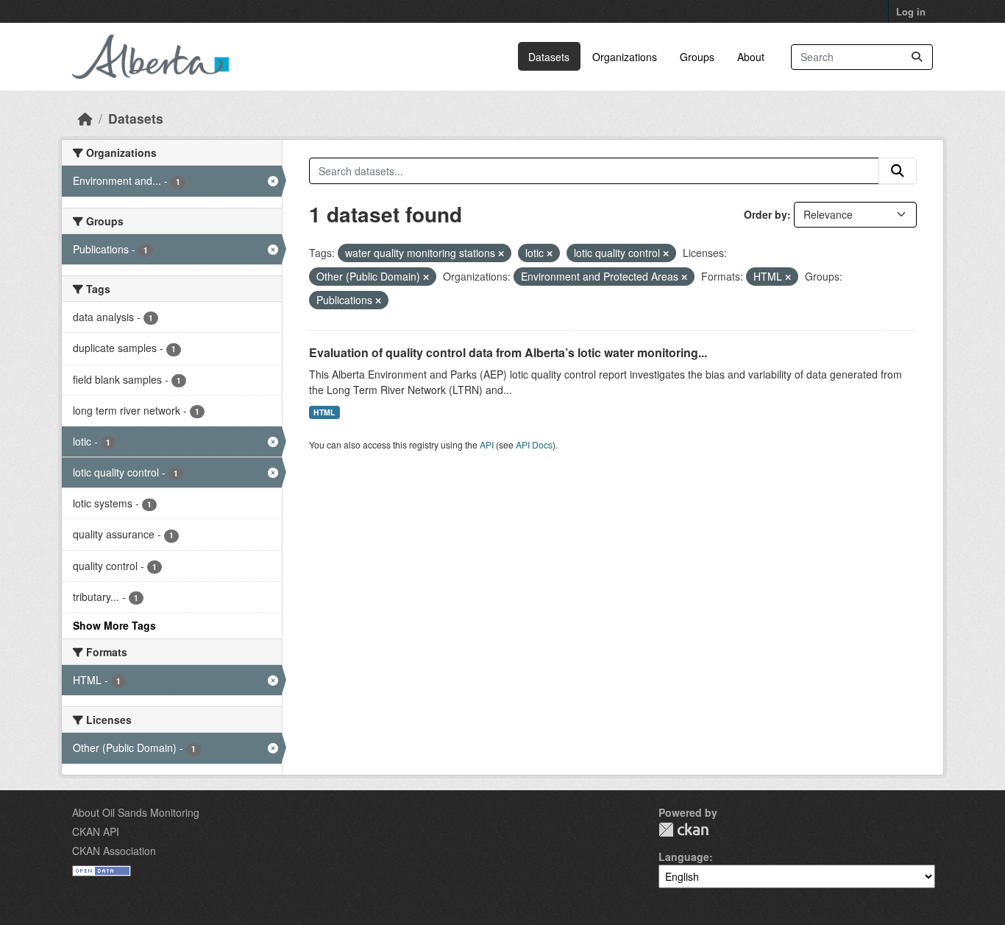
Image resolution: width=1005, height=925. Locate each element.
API (487, 444)
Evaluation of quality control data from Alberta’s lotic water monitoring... (508, 352)
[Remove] (501, 253)
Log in (911, 11)
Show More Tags (114, 625)
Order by (765, 214)
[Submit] (916, 57)
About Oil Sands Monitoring (135, 812)
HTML (324, 412)
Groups (697, 56)
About (750, 56)
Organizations (624, 56)
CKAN (683, 829)
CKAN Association (114, 850)
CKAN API (95, 831)
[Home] (85, 118)
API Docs (534, 444)
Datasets (548, 56)
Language (683, 856)
